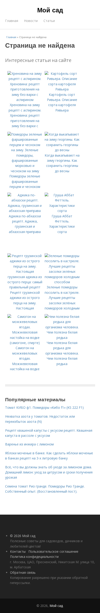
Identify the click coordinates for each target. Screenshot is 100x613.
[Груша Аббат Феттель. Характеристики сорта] (62, 210)
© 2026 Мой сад (22, 536)
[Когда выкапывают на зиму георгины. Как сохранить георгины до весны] (62, 150)
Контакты (18, 551)
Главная (11, 20)
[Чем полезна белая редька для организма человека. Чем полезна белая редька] (62, 337)
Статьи (49, 20)
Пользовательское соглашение (53, 551)
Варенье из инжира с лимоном (29, 444)
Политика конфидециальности (34, 556)
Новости (31, 20)
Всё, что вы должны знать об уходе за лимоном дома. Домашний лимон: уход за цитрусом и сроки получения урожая (49, 472)
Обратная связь (23, 572)
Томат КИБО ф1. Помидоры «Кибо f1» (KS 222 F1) (44, 407)
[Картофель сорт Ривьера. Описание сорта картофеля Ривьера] (62, 89)
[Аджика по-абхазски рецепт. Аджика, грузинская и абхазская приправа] (24, 210)
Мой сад (50, 9)
